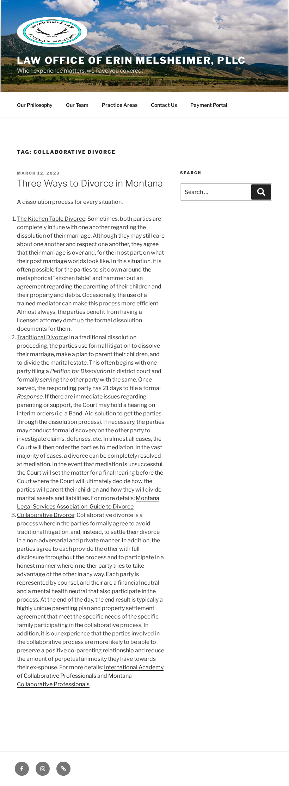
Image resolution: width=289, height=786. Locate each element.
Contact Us (164, 105)
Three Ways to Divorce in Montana (89, 183)
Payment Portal (208, 105)
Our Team (77, 105)
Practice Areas (119, 105)
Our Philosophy (35, 105)
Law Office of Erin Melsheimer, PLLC (131, 60)
